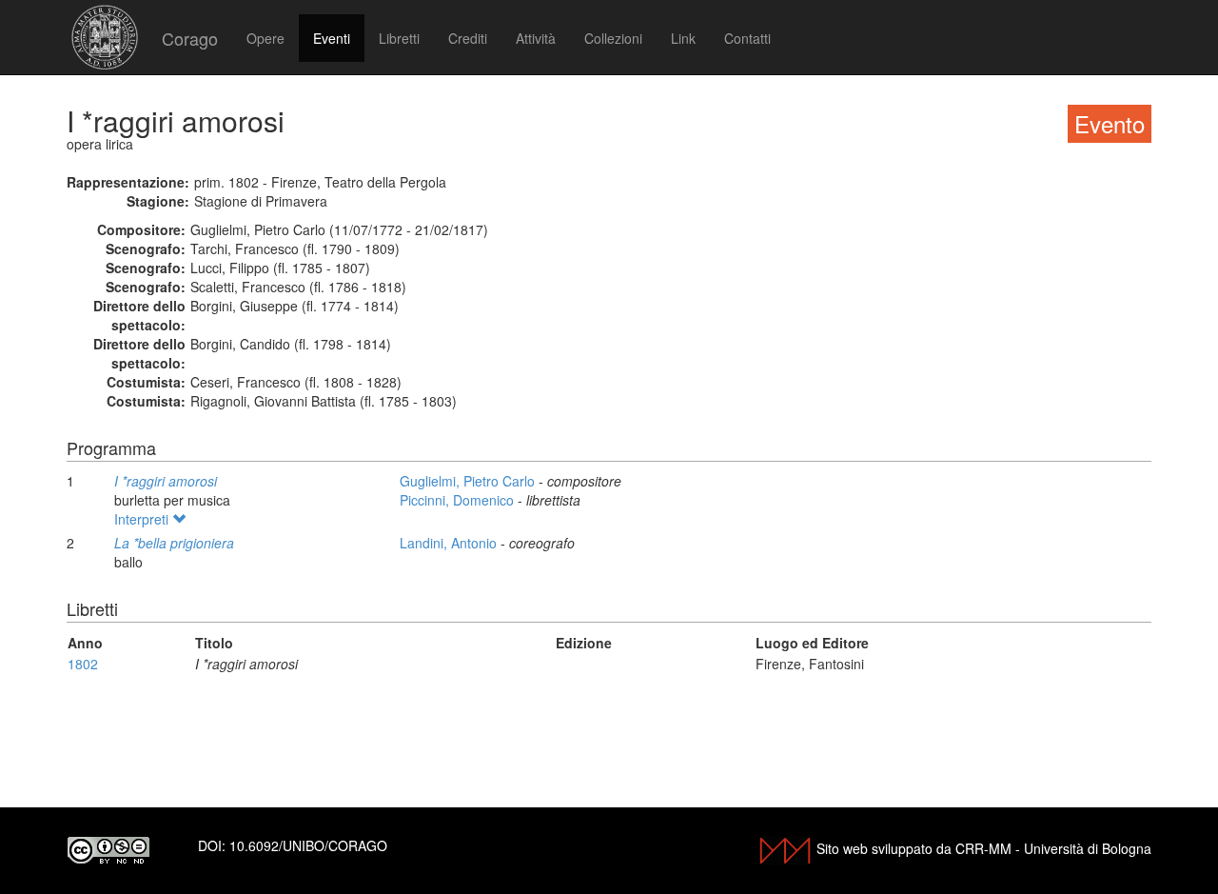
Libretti (399, 38)
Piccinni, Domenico (459, 499)
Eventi (331, 38)
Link (683, 38)
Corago (190, 38)
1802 (83, 663)
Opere (265, 38)
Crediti (467, 38)
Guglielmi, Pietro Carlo (469, 480)
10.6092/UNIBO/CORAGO (308, 845)
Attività (536, 38)
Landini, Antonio (450, 542)
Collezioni (613, 38)
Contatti (747, 38)
